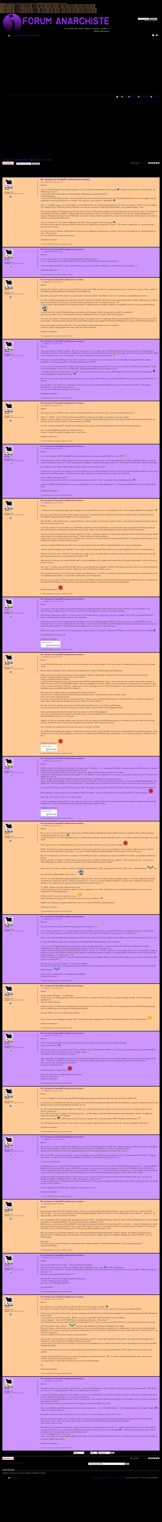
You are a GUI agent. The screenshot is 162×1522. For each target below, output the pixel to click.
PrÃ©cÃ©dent (9, 1452)
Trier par (87, 1452)
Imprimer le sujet (153, 35)
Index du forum (15, 35)
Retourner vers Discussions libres (13, 1463)
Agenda (125, 96)
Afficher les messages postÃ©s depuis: (62, 1452)
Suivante (154, 1452)
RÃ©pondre (5, 162)
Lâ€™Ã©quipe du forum (99, 1477)
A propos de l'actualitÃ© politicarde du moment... (28, 159)
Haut (157, 245)
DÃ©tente (24, 35)
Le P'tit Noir (133, 96)
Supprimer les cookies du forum (116, 1477)
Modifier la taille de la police (156, 35)
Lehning (46, 182)
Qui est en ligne (8, 1469)
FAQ (119, 96)
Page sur (143, 163)
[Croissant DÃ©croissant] (106, 1452)
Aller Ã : (85, 1463)
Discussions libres (34, 35)
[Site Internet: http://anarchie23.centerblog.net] (10, 197)
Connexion (155, 96)
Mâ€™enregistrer (145, 96)
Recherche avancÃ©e (150, 20)
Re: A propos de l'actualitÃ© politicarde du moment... (66, 179)
